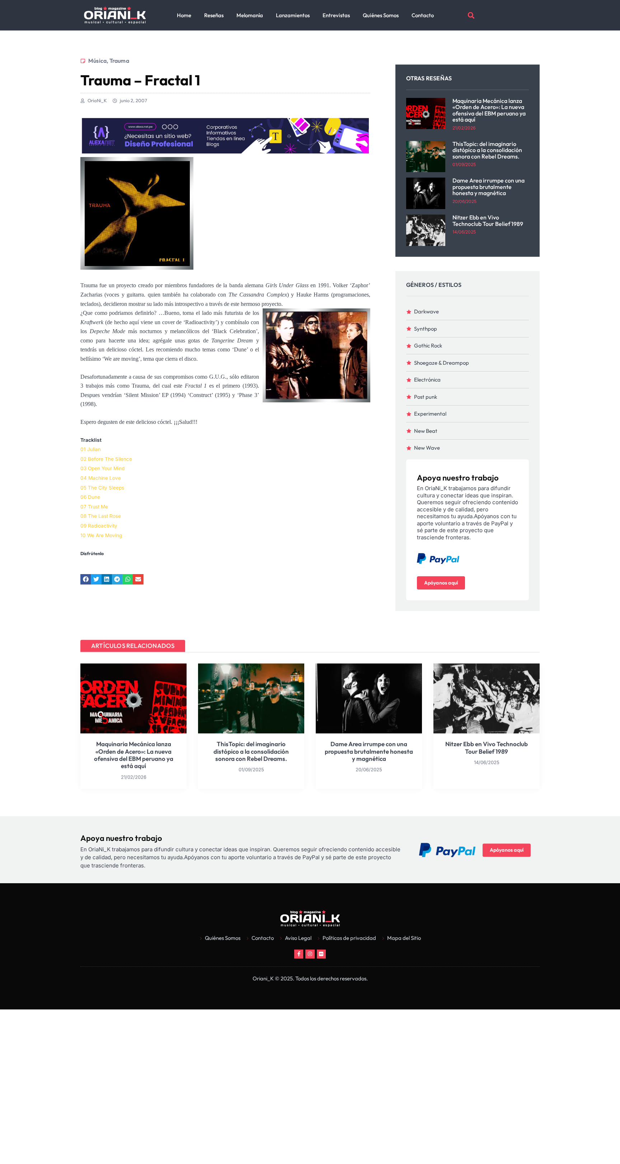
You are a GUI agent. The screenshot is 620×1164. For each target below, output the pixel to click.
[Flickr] (321, 954)
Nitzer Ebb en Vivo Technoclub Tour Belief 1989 (487, 220)
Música (97, 60)
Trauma (119, 60)
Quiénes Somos (381, 15)
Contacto (423, 15)
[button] (471, 15)
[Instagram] (309, 954)
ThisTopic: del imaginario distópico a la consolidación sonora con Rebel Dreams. (487, 150)
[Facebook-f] (298, 954)
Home (184, 15)
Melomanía (249, 15)
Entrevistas (336, 15)
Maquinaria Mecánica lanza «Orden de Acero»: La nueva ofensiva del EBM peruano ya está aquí (489, 110)
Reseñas (214, 15)
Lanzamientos (293, 15)
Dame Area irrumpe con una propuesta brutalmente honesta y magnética (488, 187)
